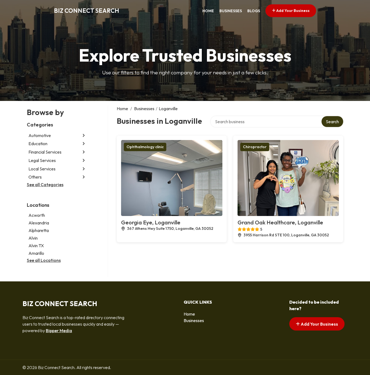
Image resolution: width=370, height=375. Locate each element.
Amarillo (36, 253)
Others (35, 177)
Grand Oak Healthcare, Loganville (280, 222)
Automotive (39, 135)
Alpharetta (38, 230)
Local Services (42, 168)
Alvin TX (36, 245)
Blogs (253, 10)
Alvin (33, 238)
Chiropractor (255, 146)
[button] (83, 135)
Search (332, 121)
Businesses (230, 10)
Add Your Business (292, 10)
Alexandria (38, 222)
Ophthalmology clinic (145, 146)
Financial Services (44, 152)
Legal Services (42, 160)
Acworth (36, 215)
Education (37, 143)
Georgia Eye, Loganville (150, 222)
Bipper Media (59, 330)
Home (208, 10)
